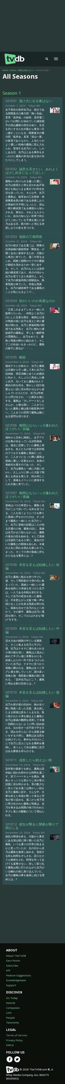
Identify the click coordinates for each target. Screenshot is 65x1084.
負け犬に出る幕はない (35, 101)
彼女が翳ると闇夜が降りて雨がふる (32, 826)
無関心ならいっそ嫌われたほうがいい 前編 (32, 427)
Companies (13, 1007)
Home (5, 70)
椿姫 (22, 357)
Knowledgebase (16, 980)
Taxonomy (12, 1022)
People (10, 1017)
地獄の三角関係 (30, 236)
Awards (10, 1002)
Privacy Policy (14, 1040)
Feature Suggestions (18, 975)
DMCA (10, 1045)
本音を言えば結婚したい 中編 (32, 630)
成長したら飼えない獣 (35, 760)
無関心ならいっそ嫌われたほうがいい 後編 (32, 495)
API (8, 970)
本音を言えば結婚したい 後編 (32, 694)
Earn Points (13, 960)
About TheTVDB (16, 955)
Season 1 (12, 93)
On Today (12, 998)
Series (13, 70)
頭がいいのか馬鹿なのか (37, 301)
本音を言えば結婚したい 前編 (32, 566)
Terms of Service (16, 1035)
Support (11, 985)
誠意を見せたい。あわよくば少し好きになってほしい (32, 171)
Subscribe (12, 965)
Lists (9, 1012)
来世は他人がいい (26, 70)
